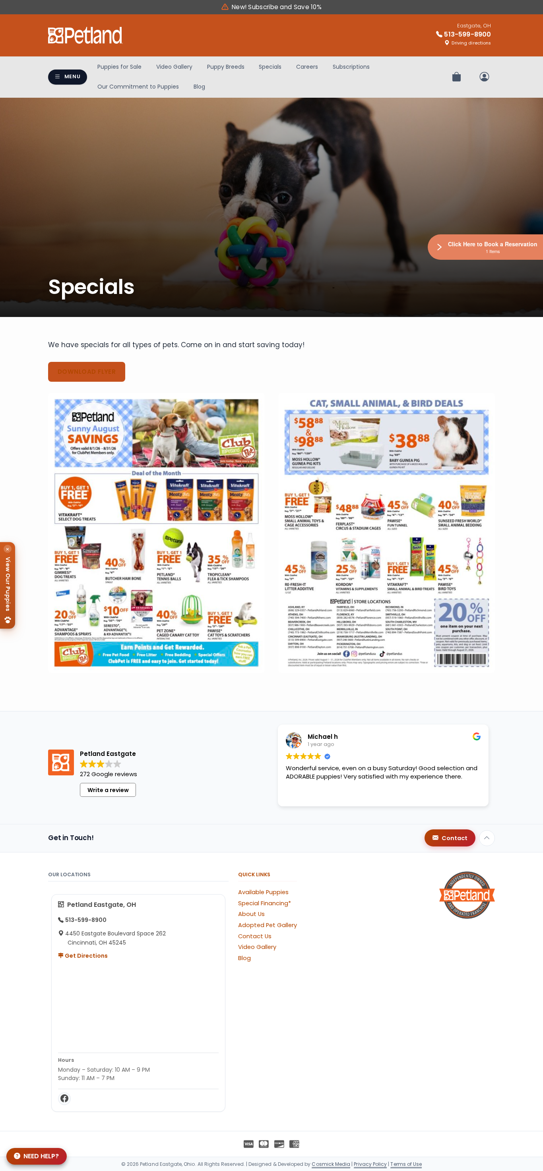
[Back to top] (487, 838)
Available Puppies (263, 892)
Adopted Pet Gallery (267, 925)
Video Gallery (174, 67)
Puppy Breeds (225, 67)
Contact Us (255, 936)
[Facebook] (64, 1098)
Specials (270, 67)
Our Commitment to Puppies (138, 87)
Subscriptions (351, 67)
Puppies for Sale (119, 67)
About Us (251, 914)
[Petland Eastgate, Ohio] (85, 35)
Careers (307, 67)
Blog (199, 87)
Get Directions (86, 956)
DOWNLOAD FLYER (87, 371)
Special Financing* (264, 903)
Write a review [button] (108, 790)
